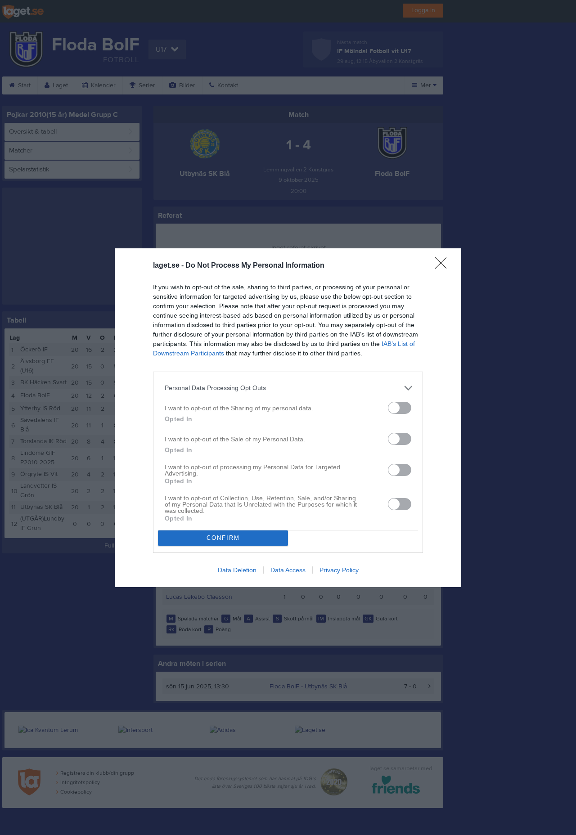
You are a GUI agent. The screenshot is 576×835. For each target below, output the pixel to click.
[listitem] (288, 388)
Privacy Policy (339, 570)
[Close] (443, 265)
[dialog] (288, 417)
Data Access (288, 570)
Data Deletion (237, 570)
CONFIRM (223, 537)
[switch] (399, 408)
